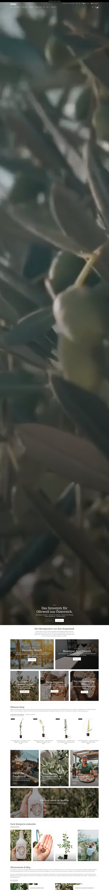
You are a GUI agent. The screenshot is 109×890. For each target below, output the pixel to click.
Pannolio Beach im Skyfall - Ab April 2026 (54, 1)
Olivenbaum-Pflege (40, 888)
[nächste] (65, 1)
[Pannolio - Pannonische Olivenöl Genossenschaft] (13, 4)
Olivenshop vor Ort (84, 711)
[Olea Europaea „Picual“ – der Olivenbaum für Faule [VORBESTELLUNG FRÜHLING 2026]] (20, 728)
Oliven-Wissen (33, 888)
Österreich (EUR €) (95, 3)
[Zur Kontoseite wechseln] (95, 7)
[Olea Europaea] (65, 728)
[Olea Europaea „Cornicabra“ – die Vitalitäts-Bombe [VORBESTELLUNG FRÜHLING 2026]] (43, 728)
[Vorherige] (43, 1)
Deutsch (88, 3)
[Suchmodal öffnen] (92, 7)
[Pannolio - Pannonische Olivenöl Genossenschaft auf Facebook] (83, 3)
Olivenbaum (84, 888)
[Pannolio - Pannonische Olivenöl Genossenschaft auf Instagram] (84, 3)
